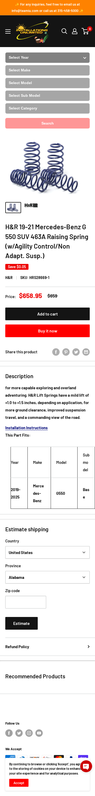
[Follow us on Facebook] (9, 733)
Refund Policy (17, 646)
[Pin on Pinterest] (66, 352)
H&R (9, 277)
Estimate (21, 623)
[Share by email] (86, 352)
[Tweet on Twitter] (76, 352)
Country (12, 540)
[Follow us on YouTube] (39, 733)
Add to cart (47, 313)
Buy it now (47, 330)
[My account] (74, 31)
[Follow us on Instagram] (29, 733)
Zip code (12, 590)
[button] (86, 766)
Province (13, 565)
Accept (18, 783)
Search (47, 123)
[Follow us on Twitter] (19, 733)
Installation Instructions (26, 427)
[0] (85, 31)
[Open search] (64, 31)
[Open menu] (8, 31)
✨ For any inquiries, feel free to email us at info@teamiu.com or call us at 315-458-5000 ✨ (47, 7)
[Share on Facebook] (56, 352)
